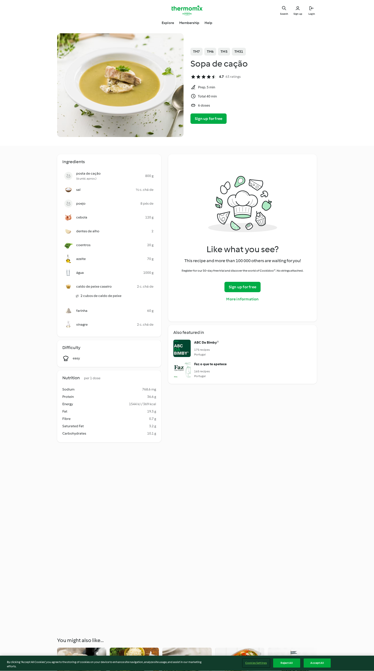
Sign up (297, 13)
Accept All (317, 663)
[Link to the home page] (187, 10)
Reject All (286, 663)
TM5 (224, 51)
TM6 (210, 51)
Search (284, 13)
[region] (187, 663)
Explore (168, 23)
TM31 (238, 51)
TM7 (196, 51)
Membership (189, 23)
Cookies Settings (256, 663)
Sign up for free (208, 118)
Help (208, 23)
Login (311, 13)
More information (242, 299)
